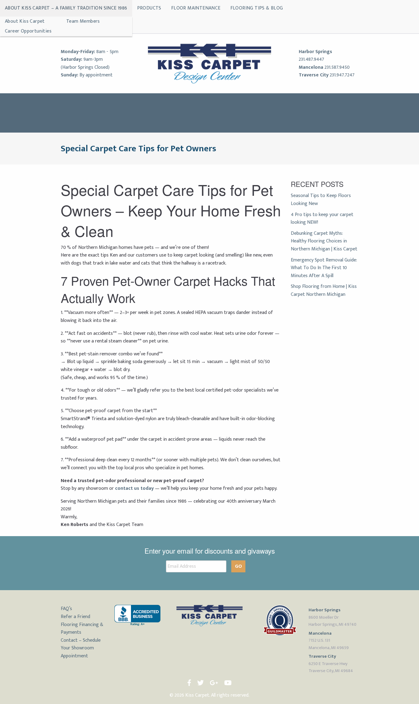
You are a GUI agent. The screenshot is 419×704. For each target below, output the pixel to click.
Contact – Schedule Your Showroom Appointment (81, 648)
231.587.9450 (337, 67)
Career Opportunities (28, 31)
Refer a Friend (75, 617)
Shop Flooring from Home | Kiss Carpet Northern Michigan (324, 290)
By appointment (96, 75)
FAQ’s (66, 609)
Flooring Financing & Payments (82, 629)
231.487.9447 (311, 59)
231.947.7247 (342, 75)
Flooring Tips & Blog (256, 8)
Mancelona (311, 67)
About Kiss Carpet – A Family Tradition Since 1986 (66, 8)
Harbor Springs (315, 52)
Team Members (83, 21)
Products (149, 8)
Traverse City (314, 75)
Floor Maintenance (196, 8)
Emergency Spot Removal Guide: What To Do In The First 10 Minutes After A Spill (324, 268)
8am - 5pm (107, 52)
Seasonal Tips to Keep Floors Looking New (321, 199)
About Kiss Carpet (25, 21)
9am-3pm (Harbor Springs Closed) (85, 63)
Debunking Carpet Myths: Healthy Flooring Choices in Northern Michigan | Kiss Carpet (324, 241)
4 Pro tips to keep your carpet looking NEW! (322, 219)
